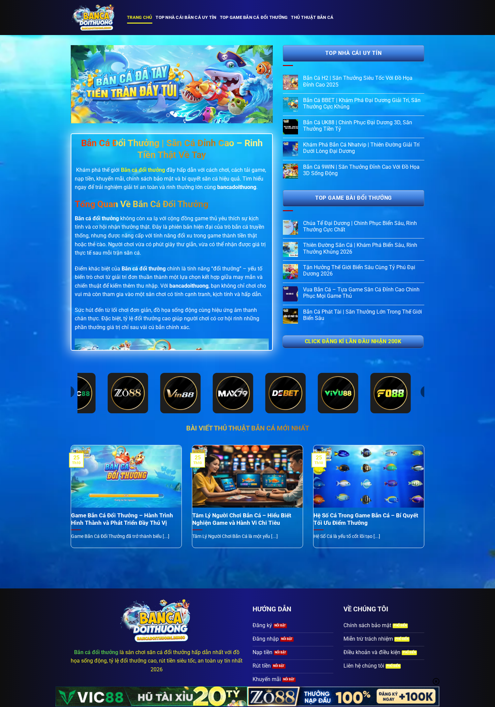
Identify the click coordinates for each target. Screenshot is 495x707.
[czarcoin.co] (94, 17)
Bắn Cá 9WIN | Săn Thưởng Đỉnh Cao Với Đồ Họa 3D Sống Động (361, 170)
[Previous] (83, 84)
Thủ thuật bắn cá (312, 17)
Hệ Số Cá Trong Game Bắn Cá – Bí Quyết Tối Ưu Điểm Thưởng (366, 519)
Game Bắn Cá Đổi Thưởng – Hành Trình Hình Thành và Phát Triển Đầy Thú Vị (122, 519)
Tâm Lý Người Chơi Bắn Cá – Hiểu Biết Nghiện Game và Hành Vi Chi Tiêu (241, 519)
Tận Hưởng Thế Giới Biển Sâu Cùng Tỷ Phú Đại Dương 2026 (359, 270)
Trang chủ (139, 17)
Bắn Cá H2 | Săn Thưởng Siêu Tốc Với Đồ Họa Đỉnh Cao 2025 (357, 81)
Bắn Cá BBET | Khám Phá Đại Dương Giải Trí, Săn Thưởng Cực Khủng (362, 103)
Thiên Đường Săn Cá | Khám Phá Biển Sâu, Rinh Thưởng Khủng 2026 (360, 248)
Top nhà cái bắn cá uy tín (186, 17)
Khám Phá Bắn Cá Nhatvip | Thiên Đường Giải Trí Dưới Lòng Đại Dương (361, 147)
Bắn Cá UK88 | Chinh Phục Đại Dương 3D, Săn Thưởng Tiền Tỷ (357, 125)
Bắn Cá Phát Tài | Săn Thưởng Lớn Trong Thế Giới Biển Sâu (362, 315)
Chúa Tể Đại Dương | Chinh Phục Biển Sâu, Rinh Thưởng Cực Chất (360, 226)
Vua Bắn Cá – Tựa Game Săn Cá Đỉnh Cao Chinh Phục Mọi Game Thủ (361, 292)
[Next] (260, 84)
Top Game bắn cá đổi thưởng (254, 17)
